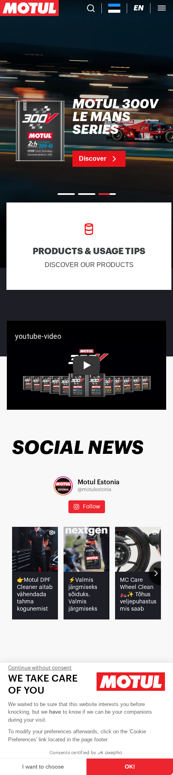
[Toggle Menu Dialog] (162, 8)
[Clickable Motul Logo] (29, 8)
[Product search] (90, 8)
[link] (86, 132)
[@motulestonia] (63, 486)
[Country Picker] (114, 8)
